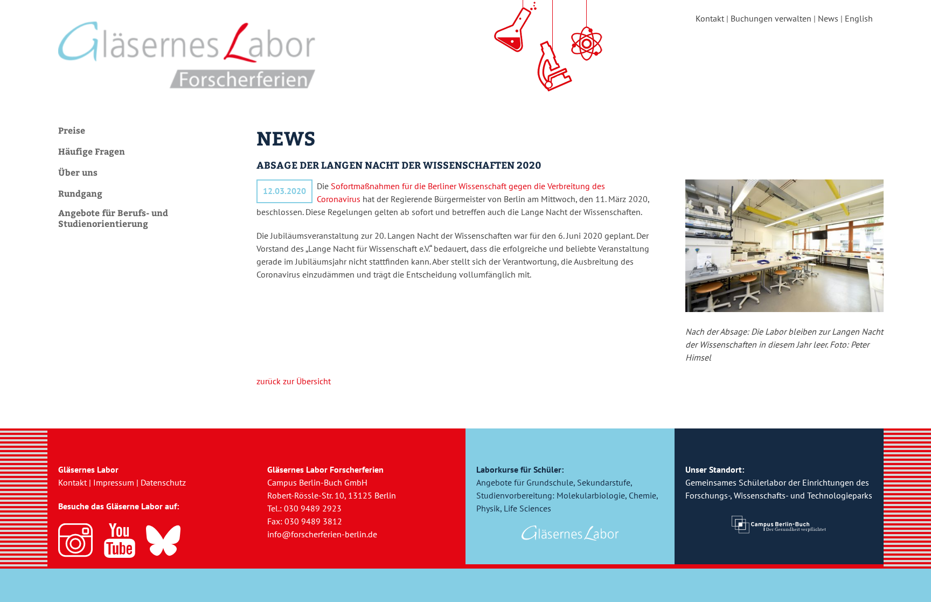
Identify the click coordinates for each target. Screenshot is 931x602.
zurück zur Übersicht (293, 381)
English (859, 18)
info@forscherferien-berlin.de (322, 534)
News (828, 18)
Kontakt (710, 18)
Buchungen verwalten (771, 18)
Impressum (113, 482)
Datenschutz (163, 482)
